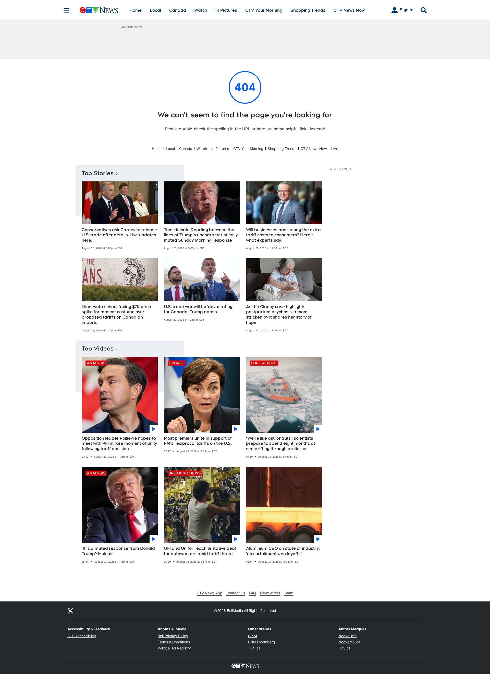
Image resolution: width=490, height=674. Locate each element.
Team (288, 593)
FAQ (252, 593)
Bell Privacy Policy (173, 636)
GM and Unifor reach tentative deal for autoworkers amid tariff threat (200, 551)
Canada (177, 10)
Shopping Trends (307, 10)
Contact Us (235, 593)
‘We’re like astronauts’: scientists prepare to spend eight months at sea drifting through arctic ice (280, 443)
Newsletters (270, 593)
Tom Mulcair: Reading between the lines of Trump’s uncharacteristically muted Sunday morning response (201, 235)
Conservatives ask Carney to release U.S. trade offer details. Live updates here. (119, 235)
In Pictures (226, 10)
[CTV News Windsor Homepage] (99, 10)
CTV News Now (349, 10)
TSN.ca (254, 648)
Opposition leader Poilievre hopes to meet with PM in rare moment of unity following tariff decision (119, 443)
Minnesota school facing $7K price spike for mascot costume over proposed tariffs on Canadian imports (116, 314)
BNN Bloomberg (261, 642)
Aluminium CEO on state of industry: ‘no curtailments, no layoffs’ (283, 551)
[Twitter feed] (70, 611)
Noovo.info (347, 636)
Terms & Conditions (174, 642)
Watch (200, 10)
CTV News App (209, 593)
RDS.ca (344, 648)
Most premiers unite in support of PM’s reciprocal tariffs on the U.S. (198, 441)
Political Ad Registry (174, 648)
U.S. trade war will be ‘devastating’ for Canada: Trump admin (199, 309)
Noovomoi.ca (349, 642)
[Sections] (66, 10)
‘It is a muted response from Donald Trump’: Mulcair (118, 551)
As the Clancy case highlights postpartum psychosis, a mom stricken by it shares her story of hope (279, 314)
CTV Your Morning (263, 10)
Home (135, 10)
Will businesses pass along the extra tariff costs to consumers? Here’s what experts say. (283, 235)
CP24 (252, 636)
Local (155, 10)
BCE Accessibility (81, 636)
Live (334, 148)
